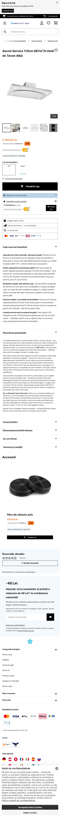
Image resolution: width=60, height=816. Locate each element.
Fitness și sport (8, 676)
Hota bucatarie (36, 41)
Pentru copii (7, 686)
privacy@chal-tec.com (26, 630)
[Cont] (41, 23)
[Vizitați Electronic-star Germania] (4, 759)
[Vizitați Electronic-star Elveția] (15, 759)
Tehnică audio (8, 665)
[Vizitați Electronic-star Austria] (10, 759)
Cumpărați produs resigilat (16, 201)
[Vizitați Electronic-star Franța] (21, 759)
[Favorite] (48, 23)
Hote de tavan (53, 41)
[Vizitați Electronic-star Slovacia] (39, 759)
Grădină (5, 660)
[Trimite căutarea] (5, 31)
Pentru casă (7, 654)
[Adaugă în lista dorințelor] (56, 50)
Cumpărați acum (7, 10)
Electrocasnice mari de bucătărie (14, 41)
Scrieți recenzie (30, 563)
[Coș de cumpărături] (56, 23)
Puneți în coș (32, 186)
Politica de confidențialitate (15, 625)
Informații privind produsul (11, 150)
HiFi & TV (6, 670)
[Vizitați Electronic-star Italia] (27, 759)
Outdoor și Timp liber (10, 681)
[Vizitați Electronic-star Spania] (33, 759)
